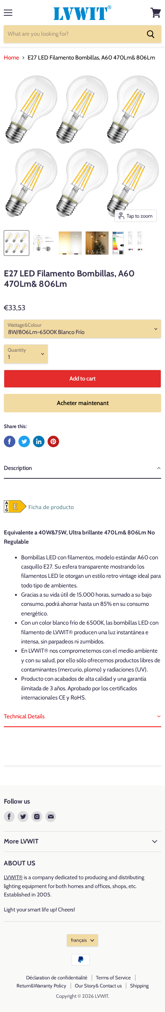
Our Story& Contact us (98, 985)
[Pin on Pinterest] (53, 441)
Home (11, 58)
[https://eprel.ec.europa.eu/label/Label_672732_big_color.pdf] (15, 516)
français (79, 940)
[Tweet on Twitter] (24, 441)
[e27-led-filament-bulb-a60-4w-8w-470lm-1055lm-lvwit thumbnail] (16, 243)
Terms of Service (113, 977)
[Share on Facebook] (9, 441)
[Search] (150, 34)
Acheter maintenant (83, 403)
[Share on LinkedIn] (39, 441)
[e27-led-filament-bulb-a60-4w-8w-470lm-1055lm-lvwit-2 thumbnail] (97, 243)
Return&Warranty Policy (41, 985)
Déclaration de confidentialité (56, 977)
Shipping (139, 985)
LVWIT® (13, 877)
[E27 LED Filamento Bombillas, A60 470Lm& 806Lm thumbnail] (70, 243)
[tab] (82, 468)
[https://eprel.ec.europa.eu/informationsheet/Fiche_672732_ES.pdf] (52, 516)
